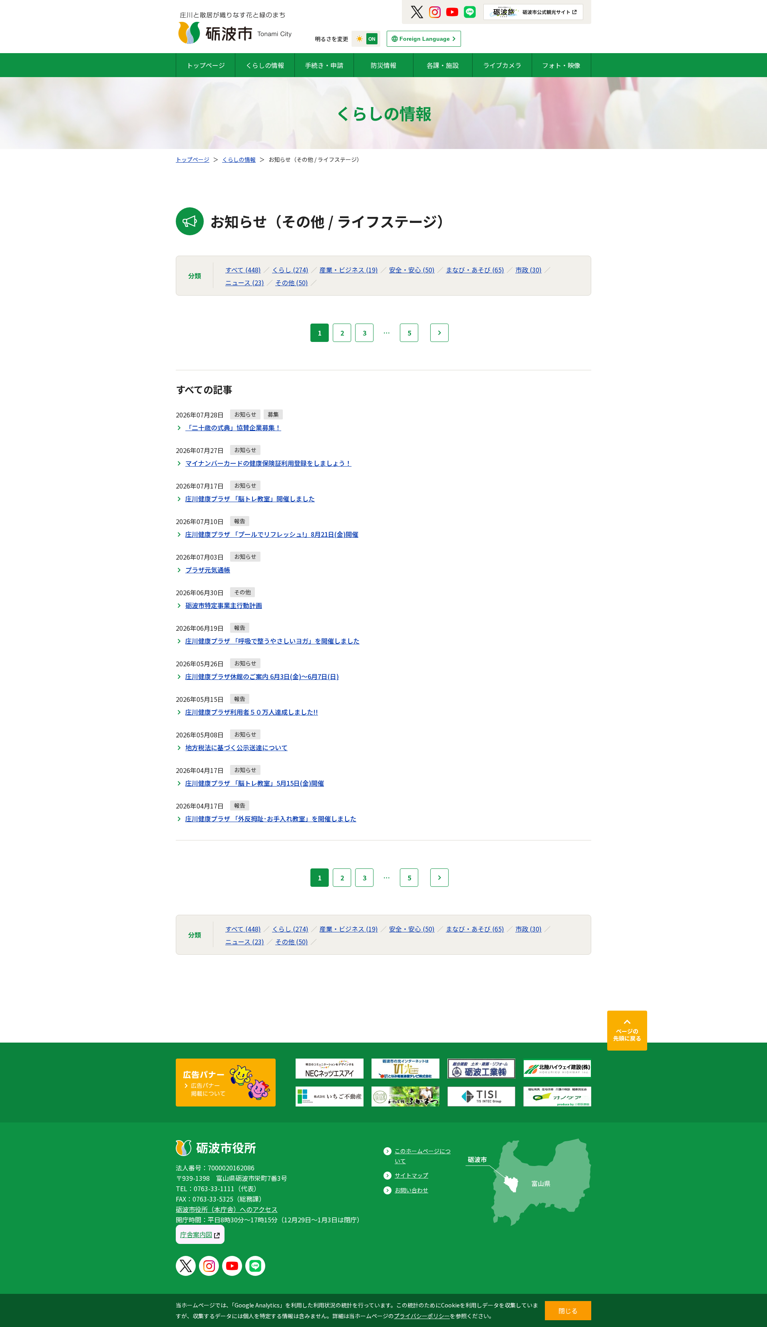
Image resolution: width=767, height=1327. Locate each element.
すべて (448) (243, 269)
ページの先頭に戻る (627, 1034)
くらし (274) (290, 269)
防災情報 (383, 65)
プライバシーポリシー (422, 1316)
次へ (439, 333)
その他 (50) (291, 282)
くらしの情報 (265, 65)
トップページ (206, 65)
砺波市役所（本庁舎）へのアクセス (227, 1209)
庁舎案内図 (196, 1234)
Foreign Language (424, 39)
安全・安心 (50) (412, 269)
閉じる (568, 1310)
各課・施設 (443, 65)
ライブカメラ (502, 65)
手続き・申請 (324, 65)
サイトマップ (411, 1175)
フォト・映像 (561, 65)
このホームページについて (423, 1156)
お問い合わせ (411, 1190)
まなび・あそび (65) (475, 269)
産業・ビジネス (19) (349, 269)
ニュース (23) (244, 282)
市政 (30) (528, 269)
